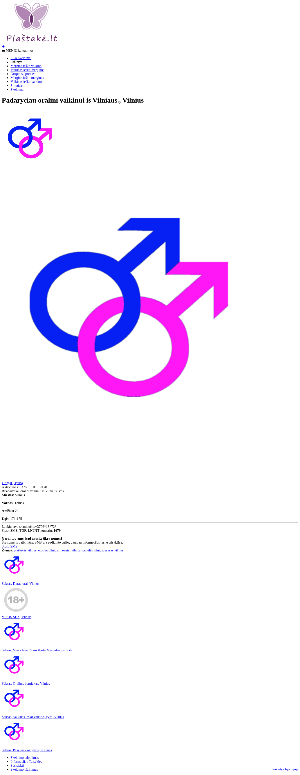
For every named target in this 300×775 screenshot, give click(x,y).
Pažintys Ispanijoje (285, 769)
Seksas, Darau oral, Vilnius (20, 583)
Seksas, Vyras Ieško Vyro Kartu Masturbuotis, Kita (37, 650)
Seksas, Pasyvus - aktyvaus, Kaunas (27, 750)
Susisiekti (17, 765)
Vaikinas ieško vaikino (26, 82)
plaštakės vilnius (25, 550)
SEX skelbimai (21, 58)
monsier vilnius (70, 550)
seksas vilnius (114, 550)
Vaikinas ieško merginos (27, 70)
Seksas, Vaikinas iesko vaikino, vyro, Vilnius (33, 717)
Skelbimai (17, 89)
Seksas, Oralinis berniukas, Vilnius (26, 683)
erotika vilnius (48, 550)
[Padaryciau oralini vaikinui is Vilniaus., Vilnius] (35, 174)
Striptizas (17, 85)
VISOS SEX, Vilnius (16, 617)
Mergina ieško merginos (27, 78)
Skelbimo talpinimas (25, 757)
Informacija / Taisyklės (26, 761)
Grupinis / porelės (23, 74)
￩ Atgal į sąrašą (12, 483)
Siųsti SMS (9, 546)
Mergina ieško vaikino (26, 66)
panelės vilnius (92, 550)
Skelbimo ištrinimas (24, 769)
